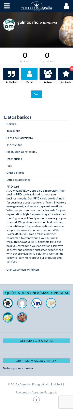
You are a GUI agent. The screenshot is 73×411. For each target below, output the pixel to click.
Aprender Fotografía (44, 392)
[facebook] (36, 399)
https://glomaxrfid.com (25, 269)
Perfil (29, 82)
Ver (36, 94)
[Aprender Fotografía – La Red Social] (36, 6)
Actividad (11, 82)
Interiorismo (14, 158)
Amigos (47, 82)
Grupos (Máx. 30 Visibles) (37, 360)
